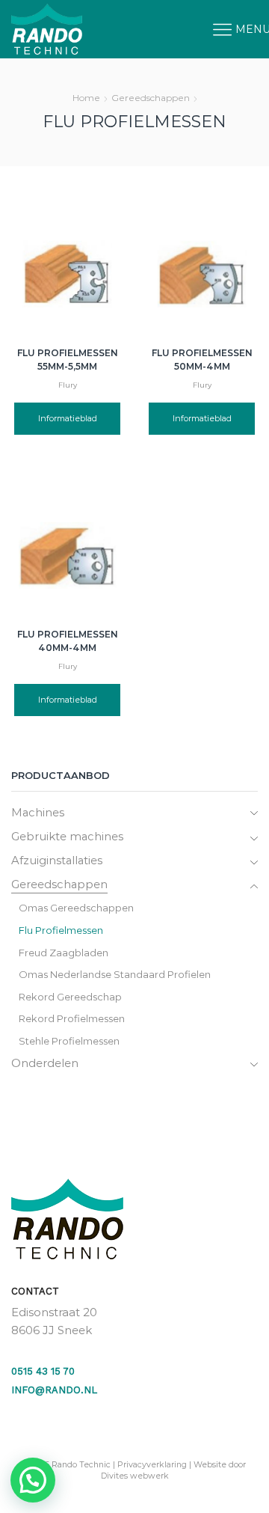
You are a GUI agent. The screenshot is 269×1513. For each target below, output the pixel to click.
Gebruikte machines (67, 836)
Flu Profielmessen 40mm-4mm (67, 641)
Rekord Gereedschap (70, 997)
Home (86, 97)
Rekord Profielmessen (72, 1018)
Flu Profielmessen (61, 930)
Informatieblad (67, 418)
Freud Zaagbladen (63, 953)
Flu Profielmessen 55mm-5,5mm (67, 359)
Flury (67, 385)
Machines (37, 812)
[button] (32, 1480)
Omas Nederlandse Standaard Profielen (115, 974)
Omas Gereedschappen (76, 908)
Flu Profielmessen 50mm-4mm (202, 359)
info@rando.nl (54, 1390)
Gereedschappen (150, 97)
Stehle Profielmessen (69, 1041)
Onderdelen (44, 1063)
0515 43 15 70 (43, 1371)
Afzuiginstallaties (56, 860)
